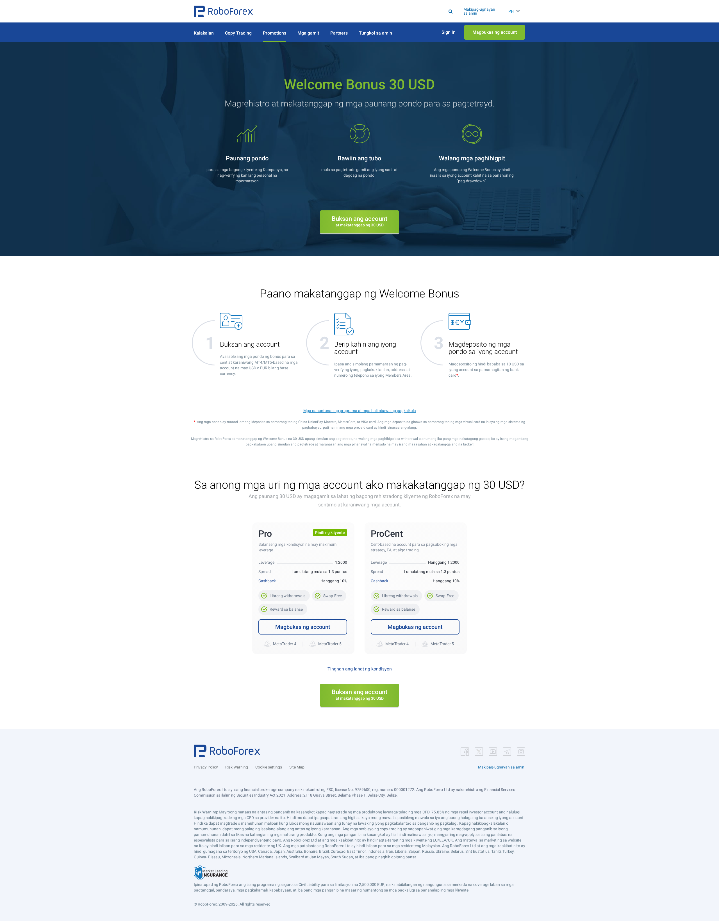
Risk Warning (236, 767)
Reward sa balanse (282, 607)
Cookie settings (268, 767)
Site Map (296, 767)
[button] (223, 11)
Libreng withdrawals (284, 594)
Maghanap (366, 11)
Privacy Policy (206, 767)
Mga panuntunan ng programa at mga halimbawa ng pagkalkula (359, 410)
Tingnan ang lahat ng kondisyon (359, 669)
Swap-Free (329, 594)
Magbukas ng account (302, 627)
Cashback (267, 581)
